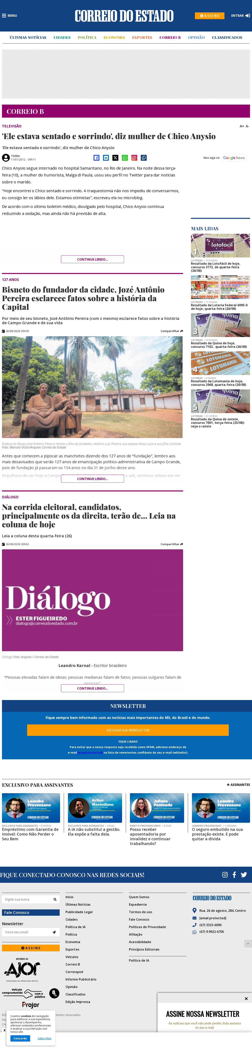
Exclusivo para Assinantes (26, 826)
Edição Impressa (78, 1002)
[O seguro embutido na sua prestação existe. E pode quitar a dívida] (221, 808)
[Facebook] (96, 158)
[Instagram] (134, 158)
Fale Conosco (139, 919)
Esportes (142, 37)
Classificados (227, 37)
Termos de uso (140, 912)
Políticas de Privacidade (147, 927)
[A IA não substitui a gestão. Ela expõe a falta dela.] (95, 808)
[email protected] (90, 752)
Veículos (72, 957)
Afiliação (135, 934)
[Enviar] (54, 932)
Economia (114, 37)
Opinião (196, 37)
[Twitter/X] (115, 158)
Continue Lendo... (92, 479)
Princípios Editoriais (144, 949)
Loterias (204, 260)
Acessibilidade (140, 942)
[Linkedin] (106, 158)
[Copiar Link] (144, 158)
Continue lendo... (92, 259)
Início (70, 897)
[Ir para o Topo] (248, 944)
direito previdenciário (150, 826)
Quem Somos (139, 897)
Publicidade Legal (79, 912)
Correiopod (74, 972)
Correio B (170, 37)
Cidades (62, 37)
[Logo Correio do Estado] (124, 16)
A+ (242, 126)
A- (247, 126)
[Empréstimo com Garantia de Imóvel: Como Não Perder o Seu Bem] (31, 808)
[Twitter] (244, 875)
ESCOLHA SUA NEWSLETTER (128, 730)
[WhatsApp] (125, 158)
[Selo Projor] (31, 998)
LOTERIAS (204, 340)
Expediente (138, 904)
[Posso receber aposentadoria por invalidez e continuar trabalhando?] (157, 808)
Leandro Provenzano (214, 826)
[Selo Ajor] (31, 969)
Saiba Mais (44, 1038)
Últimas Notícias (28, 37)
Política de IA (76, 927)
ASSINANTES (240, 785)
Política (87, 37)
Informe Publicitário (81, 979)
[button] (172, 331)
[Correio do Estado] (221, 898)
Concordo (20, 1038)
